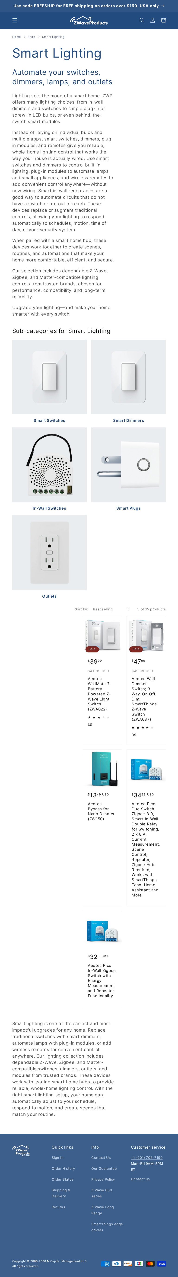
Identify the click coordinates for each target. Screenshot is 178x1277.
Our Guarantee (104, 1168)
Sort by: (81, 609)
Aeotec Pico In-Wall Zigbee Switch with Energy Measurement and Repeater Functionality (102, 980)
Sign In (58, 1158)
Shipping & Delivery (61, 1193)
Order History (63, 1168)
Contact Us (101, 1158)
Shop (32, 37)
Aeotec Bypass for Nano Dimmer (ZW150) (101, 811)
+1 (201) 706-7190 (147, 1158)
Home (16, 37)
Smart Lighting (53, 37)
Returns (58, 1207)
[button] (14, 20)
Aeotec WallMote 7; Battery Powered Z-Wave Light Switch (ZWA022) (99, 693)
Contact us (140, 1179)
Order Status (63, 1179)
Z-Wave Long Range (102, 1210)
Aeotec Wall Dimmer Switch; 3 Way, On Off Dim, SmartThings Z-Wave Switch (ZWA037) (144, 699)
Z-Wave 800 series (101, 1193)
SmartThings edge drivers (107, 1227)
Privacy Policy (103, 1179)
